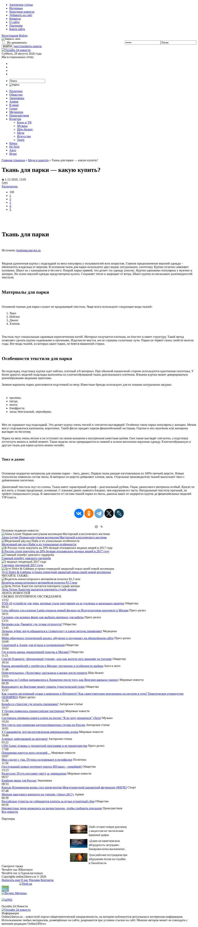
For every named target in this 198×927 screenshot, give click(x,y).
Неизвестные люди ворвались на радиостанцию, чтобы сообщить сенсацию (52, 808)
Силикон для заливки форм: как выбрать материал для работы (43, 617)
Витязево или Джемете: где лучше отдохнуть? (32, 624)
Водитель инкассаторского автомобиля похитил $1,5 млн (39, 582)
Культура (15, 119)
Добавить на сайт (20, 15)
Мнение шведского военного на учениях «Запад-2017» (38, 794)
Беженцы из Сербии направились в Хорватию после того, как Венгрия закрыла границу (60, 679)
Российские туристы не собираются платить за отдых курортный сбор (48, 801)
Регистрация (10, 35)
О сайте (14, 22)
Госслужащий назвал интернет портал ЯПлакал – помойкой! (42, 766)
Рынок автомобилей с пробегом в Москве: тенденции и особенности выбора (52, 666)
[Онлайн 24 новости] (16, 909)
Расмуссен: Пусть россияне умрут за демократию (34, 773)
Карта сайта (17, 29)
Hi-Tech (14, 146)
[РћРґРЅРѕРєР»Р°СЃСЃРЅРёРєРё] (89, 513)
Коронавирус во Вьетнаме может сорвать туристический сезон (43, 686)
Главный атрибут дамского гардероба (26, 558)
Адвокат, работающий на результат (25, 738)
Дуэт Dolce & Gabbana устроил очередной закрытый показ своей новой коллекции (56, 572)
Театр (20, 139)
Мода (20, 132)
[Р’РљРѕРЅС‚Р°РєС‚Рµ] (79, 513)
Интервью (16, 8)
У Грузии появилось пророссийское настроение (33, 711)
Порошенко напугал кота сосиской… (26, 752)
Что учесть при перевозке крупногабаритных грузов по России (43, 725)
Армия (13, 101)
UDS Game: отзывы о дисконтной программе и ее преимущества (44, 745)
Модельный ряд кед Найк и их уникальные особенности (39, 544)
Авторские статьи (21, 4)
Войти (23, 35)
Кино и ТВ (24, 122)
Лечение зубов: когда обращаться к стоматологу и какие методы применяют (52, 631)
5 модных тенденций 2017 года (22, 565)
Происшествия (19, 115)
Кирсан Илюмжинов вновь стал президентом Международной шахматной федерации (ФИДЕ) (64, 787)
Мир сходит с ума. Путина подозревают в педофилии (37, 759)
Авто (12, 150)
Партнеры (16, 25)
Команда (15, 18)
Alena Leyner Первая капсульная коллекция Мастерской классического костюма (54, 537)
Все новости (10, 811)
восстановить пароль (28, 46)
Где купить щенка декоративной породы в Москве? (36, 652)
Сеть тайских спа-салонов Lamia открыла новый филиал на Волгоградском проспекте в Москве (65, 610)
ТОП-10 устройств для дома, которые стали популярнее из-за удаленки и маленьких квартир (63, 603)
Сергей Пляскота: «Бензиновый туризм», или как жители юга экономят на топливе (57, 659)
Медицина (16, 112)
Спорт (13, 108)
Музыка (22, 126)
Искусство (24, 136)
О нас (24, 880)
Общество (16, 94)
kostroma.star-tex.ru (28, 250)
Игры (13, 153)
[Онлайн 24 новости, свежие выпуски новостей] (16, 50)
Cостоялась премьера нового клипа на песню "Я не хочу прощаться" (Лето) (51, 718)
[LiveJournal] (119, 513)
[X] (109, 513)
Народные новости (21, 11)
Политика (15, 91)
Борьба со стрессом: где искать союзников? (30, 704)
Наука (13, 143)
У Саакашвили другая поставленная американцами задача (40, 731)
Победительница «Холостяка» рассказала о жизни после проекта (44, 672)
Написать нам (11, 880)
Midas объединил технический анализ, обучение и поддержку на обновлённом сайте (58, 638)
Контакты (47, 880)
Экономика (16, 98)
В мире (14, 105)
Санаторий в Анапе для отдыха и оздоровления (33, 645)
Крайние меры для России (19, 780)
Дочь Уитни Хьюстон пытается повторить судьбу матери (39, 589)
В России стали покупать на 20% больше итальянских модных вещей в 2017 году (55, 551)
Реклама (34, 880)
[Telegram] (99, 513)
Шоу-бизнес (25, 129)
